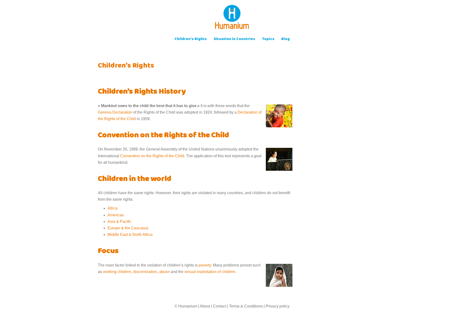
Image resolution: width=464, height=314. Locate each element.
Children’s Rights (190, 39)
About (205, 306)
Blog (285, 39)
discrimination (145, 272)
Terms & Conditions (246, 306)
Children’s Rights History (142, 92)
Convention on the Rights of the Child (163, 135)
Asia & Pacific (119, 221)
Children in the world (134, 179)
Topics (268, 39)
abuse (164, 272)
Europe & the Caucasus (128, 228)
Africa (112, 208)
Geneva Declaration (115, 112)
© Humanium (185, 306)
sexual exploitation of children (209, 272)
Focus (108, 251)
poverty (205, 265)
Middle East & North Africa (130, 234)
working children (117, 272)
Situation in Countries (234, 39)
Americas (116, 215)
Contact (219, 306)
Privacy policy (278, 306)
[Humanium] (232, 18)
